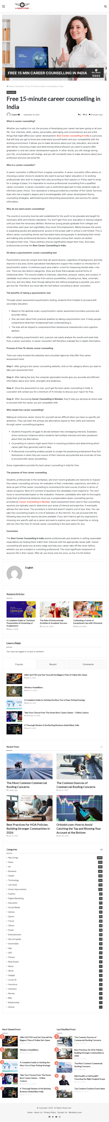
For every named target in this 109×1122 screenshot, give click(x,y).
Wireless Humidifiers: (33, 687)
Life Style (12, 885)
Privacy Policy (50, 1112)
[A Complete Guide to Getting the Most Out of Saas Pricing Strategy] (14, 704)
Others (11, 925)
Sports (11, 916)
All (9, 867)
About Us (38, 1112)
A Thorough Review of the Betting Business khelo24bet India (51, 725)
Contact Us (62, 1112)
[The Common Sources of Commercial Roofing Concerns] (79, 766)
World (10, 971)
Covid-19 (12, 980)
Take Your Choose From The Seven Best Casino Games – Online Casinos (56, 712)
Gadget (11, 975)
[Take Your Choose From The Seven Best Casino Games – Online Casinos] (14, 716)
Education (20, 86)
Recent (52, 664)
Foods (11, 930)
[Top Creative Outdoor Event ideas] (64, 1092)
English (15, 115)
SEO (10, 953)
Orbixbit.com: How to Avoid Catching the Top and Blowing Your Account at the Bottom (78, 828)
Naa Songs (13, 857)
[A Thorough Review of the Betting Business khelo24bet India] (14, 729)
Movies (11, 993)
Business (12, 871)
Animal (11, 1007)
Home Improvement (17, 889)
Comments (88, 664)
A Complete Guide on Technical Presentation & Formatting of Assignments (21, 623)
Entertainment (14, 934)
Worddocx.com (75, 1112)
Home (11, 86)
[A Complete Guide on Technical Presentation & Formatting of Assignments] (21, 609)
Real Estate (13, 962)
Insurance (12, 984)
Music (11, 966)
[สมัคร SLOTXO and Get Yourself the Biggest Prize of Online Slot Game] (14, 678)
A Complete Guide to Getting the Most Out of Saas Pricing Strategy (54, 700)
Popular (19, 664)
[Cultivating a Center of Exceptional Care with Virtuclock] (87, 609)
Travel (11, 921)
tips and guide (14, 939)
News (10, 862)
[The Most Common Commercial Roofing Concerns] (30, 766)
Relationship (13, 1002)
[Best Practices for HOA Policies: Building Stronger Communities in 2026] (30, 808)
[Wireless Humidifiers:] (14, 691)
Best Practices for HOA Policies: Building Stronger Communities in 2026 (28, 828)
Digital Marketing (16, 898)
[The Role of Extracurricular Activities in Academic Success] (54, 609)
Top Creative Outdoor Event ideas (89, 1088)
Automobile (13, 943)
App (10, 948)
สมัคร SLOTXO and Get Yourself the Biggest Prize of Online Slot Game (55, 675)
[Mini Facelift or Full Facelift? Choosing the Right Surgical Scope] (64, 1080)
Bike (10, 998)
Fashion (11, 894)
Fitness (11, 957)
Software (12, 989)
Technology (13, 880)
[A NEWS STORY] (22, 6)
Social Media (14, 907)
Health (11, 876)
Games (11, 912)
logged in (22, 651)
